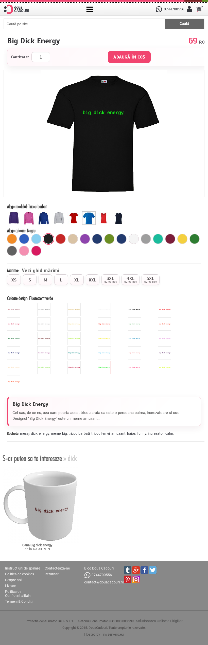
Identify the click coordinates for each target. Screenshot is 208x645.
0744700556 (102, 575)
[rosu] (60, 239)
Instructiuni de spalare (22, 568)
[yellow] (105, 334)
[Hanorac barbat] (44, 213)
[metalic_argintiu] (44, 305)
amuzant (118, 433)
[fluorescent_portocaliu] (14, 377)
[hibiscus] (105, 319)
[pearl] (14, 363)
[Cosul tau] (199, 9)
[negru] (48, 239)
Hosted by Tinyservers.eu (104, 634)
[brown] (44, 334)
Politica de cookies (19, 574)
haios (131, 433)
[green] (74, 334)
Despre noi (13, 580)
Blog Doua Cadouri (99, 568)
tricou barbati (79, 433)
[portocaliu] (12, 239)
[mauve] (165, 334)
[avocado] (109, 239)
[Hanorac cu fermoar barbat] (59, 213)
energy (44, 433)
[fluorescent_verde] (105, 363)
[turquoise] (74, 348)
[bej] (73, 239)
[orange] (165, 319)
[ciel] (36, 239)
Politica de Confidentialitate (18, 594)
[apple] (44, 363)
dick (34, 433)
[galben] (182, 239)
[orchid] (44, 348)
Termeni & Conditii (19, 601)
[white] (105, 305)
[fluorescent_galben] (165, 363)
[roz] (24, 251)
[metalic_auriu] (74, 305)
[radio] (14, 279)
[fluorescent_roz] (135, 363)
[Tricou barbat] (89, 213)
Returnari (52, 574)
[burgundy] (74, 363)
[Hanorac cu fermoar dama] (29, 213)
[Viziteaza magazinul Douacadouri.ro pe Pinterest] (127, 579)
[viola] (165, 348)
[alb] (133, 239)
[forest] (14, 334)
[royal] (24, 239)
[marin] (121, 239)
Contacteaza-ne (57, 568)
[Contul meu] (189, 9)
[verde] (194, 239)
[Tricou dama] (74, 213)
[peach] (135, 348)
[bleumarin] (97, 239)
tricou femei (100, 433)
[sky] (105, 348)
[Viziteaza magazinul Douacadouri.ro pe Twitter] (153, 570)
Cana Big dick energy (37, 545)
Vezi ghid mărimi (40, 271)
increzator (156, 433)
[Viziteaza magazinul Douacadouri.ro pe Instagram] (136, 579)
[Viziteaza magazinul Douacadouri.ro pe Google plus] (136, 570)
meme (56, 433)
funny (141, 433)
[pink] (14, 319)
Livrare (10, 586)
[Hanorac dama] (14, 213)
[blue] (135, 334)
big (64, 433)
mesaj (24, 433)
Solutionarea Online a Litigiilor (159, 621)
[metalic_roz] (14, 305)
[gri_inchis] (12, 251)
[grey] (44, 319)
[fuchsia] (36, 251)
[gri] (146, 239)
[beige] (74, 319)
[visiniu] (170, 239)
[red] (165, 305)
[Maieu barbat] (119, 213)
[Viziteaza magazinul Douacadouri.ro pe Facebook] (144, 570)
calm (169, 433)
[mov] (85, 239)
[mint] (135, 319)
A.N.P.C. (68, 621)
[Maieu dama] (104, 213)
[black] (135, 305)
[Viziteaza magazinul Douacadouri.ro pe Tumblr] (127, 570)
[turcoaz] (158, 239)
